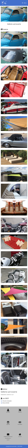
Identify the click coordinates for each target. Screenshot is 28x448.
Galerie (5, 29)
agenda (8, 424)
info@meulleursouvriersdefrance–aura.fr (8, 438)
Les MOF (5, 398)
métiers (20, 412)
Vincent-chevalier (7, 401)
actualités (20, 424)
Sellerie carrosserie (14, 24)
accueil (20, 436)
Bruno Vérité (5, 403)
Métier (5, 389)
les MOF (8, 412)
